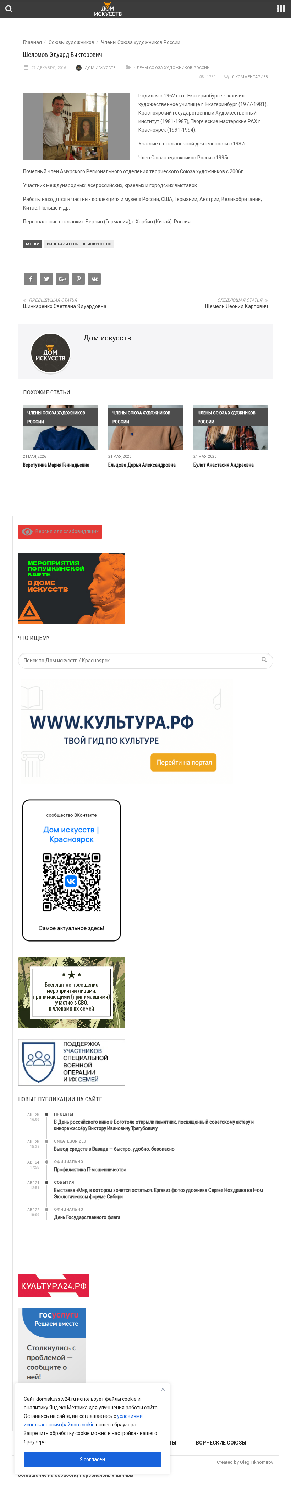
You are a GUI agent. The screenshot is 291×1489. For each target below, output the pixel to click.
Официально (68, 1162)
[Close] (163, 1389)
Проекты (63, 1114)
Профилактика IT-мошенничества (90, 1169)
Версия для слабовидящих (66, 531)
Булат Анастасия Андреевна (223, 465)
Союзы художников (71, 42)
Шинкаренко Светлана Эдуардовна (64, 306)
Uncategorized (70, 1141)
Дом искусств (100, 67)
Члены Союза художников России (140, 42)
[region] (92, 1429)
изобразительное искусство (79, 244)
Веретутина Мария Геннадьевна (56, 465)
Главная (32, 42)
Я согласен (92, 1459)
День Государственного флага (87, 1217)
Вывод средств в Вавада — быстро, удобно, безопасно (114, 1149)
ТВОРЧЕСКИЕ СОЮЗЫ (219, 1443)
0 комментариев (250, 77)
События (64, 1182)
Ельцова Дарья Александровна (142, 465)
